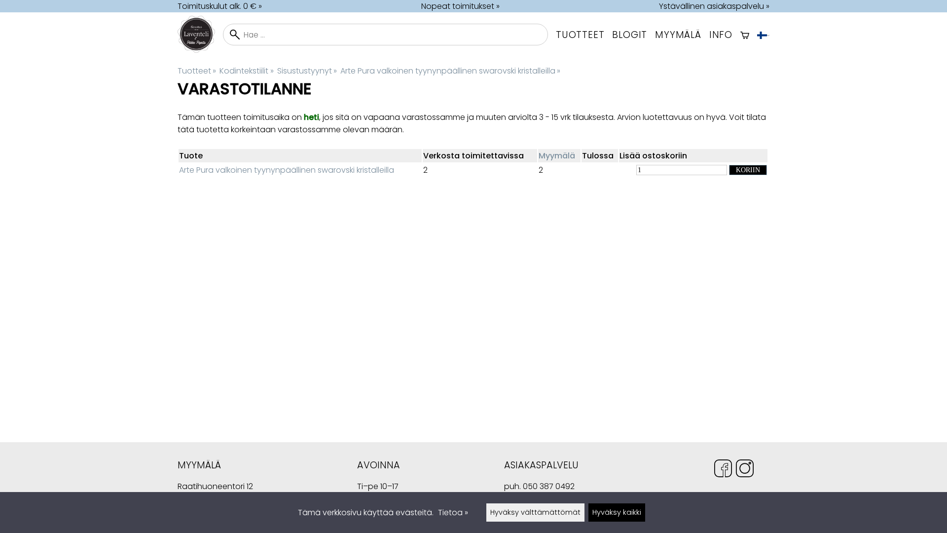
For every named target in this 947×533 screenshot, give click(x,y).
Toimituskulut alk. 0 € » (220, 6)
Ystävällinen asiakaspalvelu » (714, 6)
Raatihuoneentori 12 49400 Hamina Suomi (215, 487)
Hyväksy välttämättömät (535, 512)
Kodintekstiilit (246, 70)
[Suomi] (763, 34)
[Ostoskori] (744, 34)
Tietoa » (453, 512)
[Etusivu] (200, 50)
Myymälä (557, 155)
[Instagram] (745, 470)
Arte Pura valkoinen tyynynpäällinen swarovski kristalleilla (450, 70)
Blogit (629, 34)
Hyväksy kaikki (616, 512)
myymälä (678, 34)
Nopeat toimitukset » (460, 6)
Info (720, 34)
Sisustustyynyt (307, 70)
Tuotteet (580, 34)
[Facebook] (723, 470)
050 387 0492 (549, 486)
